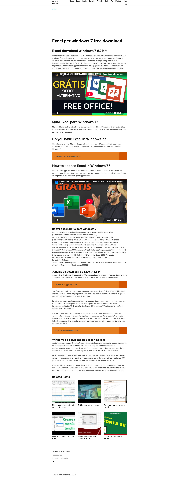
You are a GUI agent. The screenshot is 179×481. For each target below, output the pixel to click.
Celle (106, 1)
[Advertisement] (89, 24)
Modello (118, 1)
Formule (99, 1)
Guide (78, 1)
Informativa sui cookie (60, 458)
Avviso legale (57, 455)
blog (54, 9)
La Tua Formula (55, 2)
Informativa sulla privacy (61, 451)
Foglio (84, 1)
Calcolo (91, 1)
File (112, 1)
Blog (125, 1)
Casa (72, 1)
